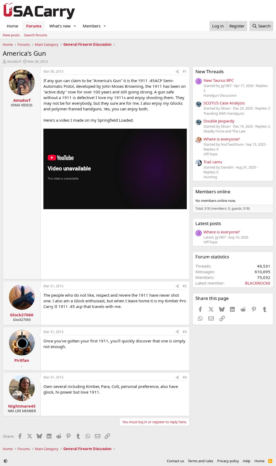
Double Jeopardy (218, 121)
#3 (185, 332)
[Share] (177, 72)
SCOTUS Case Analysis (224, 103)
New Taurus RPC (218, 80)
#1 (185, 71)
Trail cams (212, 161)
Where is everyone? (221, 139)
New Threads (209, 71)
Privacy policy (228, 460)
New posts (11, 35)
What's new (60, 26)
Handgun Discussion (220, 95)
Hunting (210, 176)
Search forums (35, 35)
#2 (185, 286)
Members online (212, 191)
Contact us (175, 460)
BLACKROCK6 (257, 283)
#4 (185, 377)
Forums (33, 26)
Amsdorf (14, 61)
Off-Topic (210, 154)
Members (92, 26)
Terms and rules (200, 460)
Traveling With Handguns (223, 113)
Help (246, 460)
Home (12, 26)
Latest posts (208, 223)
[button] (75, 26)
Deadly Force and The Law (224, 131)
